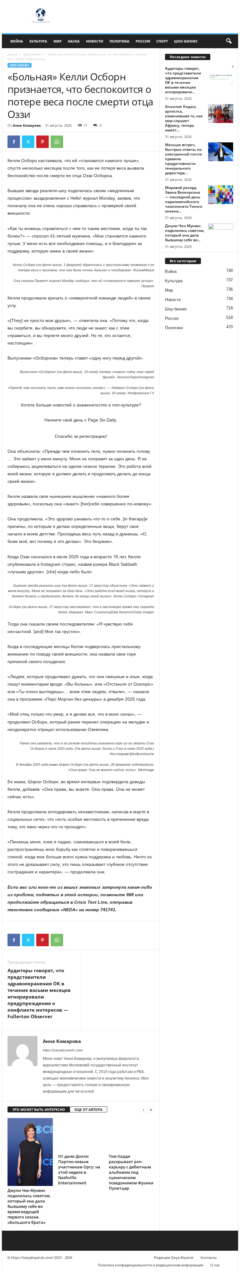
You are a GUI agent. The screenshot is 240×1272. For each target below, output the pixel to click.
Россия (143, 41)
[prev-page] (143, 1109)
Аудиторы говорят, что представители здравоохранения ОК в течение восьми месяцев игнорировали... (183, 80)
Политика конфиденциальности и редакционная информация (150, 1265)
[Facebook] (14, 141)
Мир (57, 41)
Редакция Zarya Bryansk (173, 1257)
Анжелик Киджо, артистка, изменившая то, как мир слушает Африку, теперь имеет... (184, 118)
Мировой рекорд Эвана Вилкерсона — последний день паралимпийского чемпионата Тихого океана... (183, 199)
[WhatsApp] (57, 141)
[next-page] (151, 1109)
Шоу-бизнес (186, 41)
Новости (94, 41)
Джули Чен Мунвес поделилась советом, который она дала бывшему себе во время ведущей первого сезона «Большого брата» (29, 1206)
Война (16, 41)
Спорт (162, 41)
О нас (215, 1265)
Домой (13, 54)
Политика (119, 41)
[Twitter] (28, 141)
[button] (229, 41)
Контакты (209, 1257)
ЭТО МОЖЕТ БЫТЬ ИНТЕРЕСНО (38, 1109)
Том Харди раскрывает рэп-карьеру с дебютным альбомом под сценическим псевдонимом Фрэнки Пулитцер (131, 1172)
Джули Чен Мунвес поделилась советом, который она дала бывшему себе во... (184, 233)
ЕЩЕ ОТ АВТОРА (88, 1109)
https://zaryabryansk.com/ (63, 1050)
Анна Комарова (27, 125)
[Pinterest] (42, 141)
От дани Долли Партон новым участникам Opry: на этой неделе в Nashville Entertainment (79, 1169)
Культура (38, 41)
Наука (74, 41)
